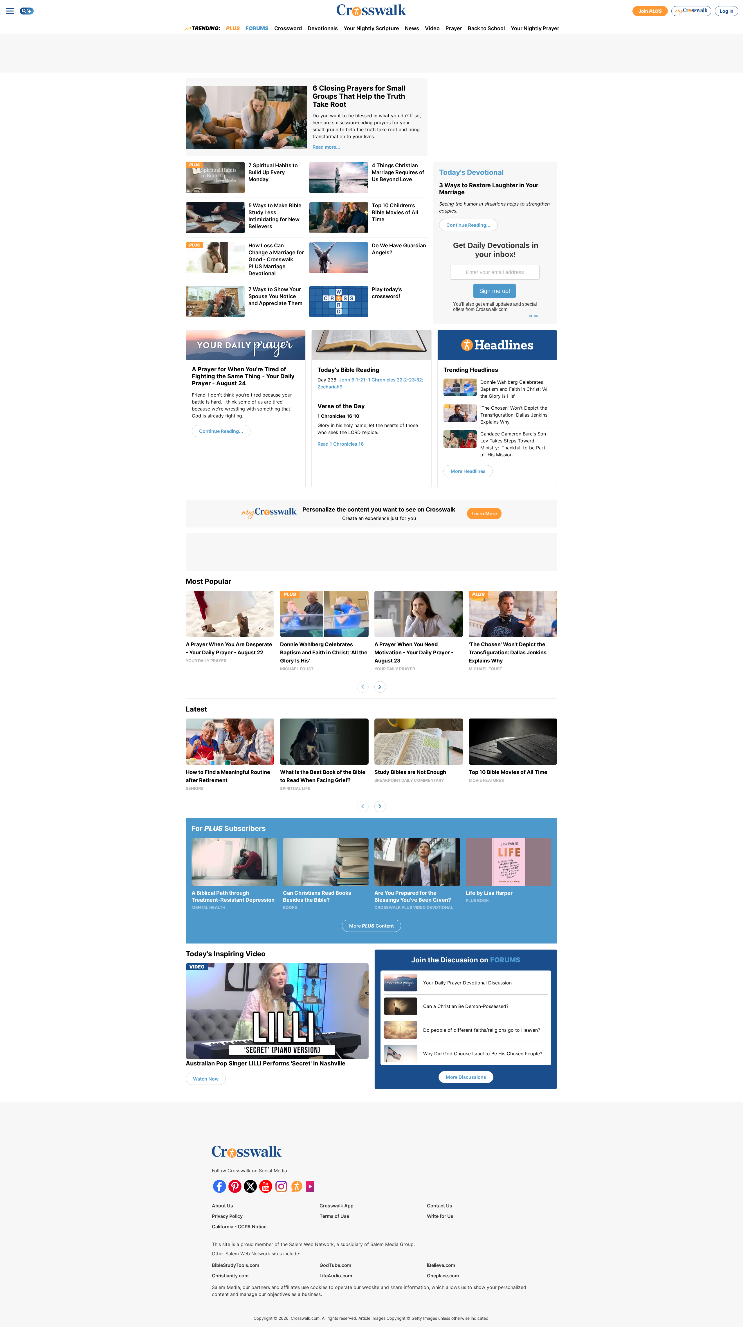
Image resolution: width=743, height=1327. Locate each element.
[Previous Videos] (363, 687)
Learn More (484, 513)
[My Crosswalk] (691, 11)
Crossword (288, 28)
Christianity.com (230, 1276)
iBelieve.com (441, 1265)
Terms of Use (334, 1216)
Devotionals (323, 28)
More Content (371, 926)
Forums (257, 28)
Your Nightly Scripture (371, 28)
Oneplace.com (443, 1276)
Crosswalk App (337, 1206)
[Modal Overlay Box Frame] (495, 280)
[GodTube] (311, 1186)
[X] (250, 1186)
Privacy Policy (227, 1216)
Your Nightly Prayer (535, 28)
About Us (222, 1206)
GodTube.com (335, 1265)
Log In (726, 11)
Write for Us (440, 1216)
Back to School (486, 28)
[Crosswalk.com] (371, 10)
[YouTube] (265, 1186)
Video (432, 28)
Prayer (454, 28)
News (412, 28)
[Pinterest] (234, 1186)
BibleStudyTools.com (235, 1265)
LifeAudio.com (336, 1276)
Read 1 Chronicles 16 (341, 444)
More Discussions (466, 1077)
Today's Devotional (471, 172)
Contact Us (439, 1206)
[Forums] (296, 1186)
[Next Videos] (380, 687)
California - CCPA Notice (239, 1226)
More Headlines (468, 471)
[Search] (26, 11)
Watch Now (206, 1079)
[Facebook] (219, 1186)
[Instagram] (281, 1186)
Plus (233, 28)
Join (650, 11)
